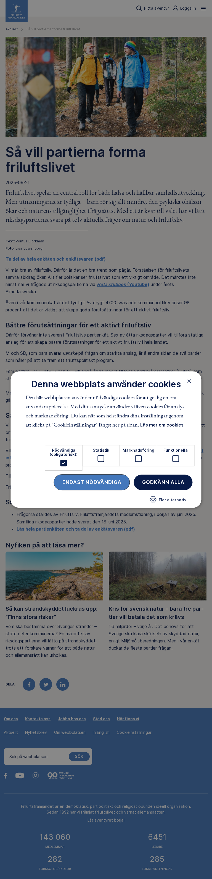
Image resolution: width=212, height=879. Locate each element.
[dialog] (105, 439)
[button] (168, 502)
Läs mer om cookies (162, 425)
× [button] (189, 381)
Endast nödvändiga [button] (91, 482)
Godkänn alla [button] (163, 482)
